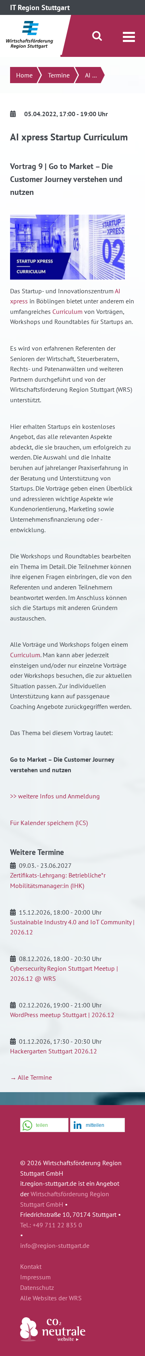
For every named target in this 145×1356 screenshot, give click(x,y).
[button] (44, 1125)
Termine (59, 75)
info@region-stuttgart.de (54, 1245)
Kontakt (30, 1266)
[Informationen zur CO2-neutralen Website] (52, 1339)
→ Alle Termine (31, 1077)
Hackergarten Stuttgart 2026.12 (53, 1051)
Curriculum (68, 311)
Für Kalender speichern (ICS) (49, 823)
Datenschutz (37, 1287)
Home (24, 75)
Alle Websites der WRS (51, 1298)
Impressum (35, 1277)
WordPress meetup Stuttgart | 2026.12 (62, 1015)
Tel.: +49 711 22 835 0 (51, 1225)
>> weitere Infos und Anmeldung (55, 796)
